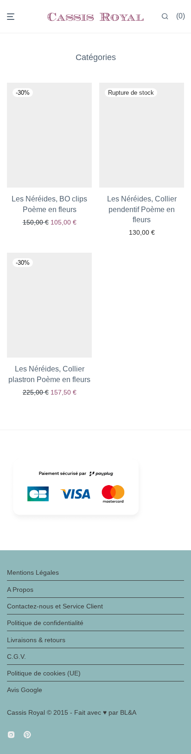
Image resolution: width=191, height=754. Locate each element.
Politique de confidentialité (45, 622)
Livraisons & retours (36, 640)
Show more (49, 222)
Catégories (96, 57)
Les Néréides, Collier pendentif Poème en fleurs (142, 209)
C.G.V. (16, 656)
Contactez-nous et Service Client (55, 606)
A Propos (20, 589)
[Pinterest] (28, 733)
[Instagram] (11, 733)
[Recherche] (165, 16)
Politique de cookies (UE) (44, 673)
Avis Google (24, 689)
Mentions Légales (33, 572)
